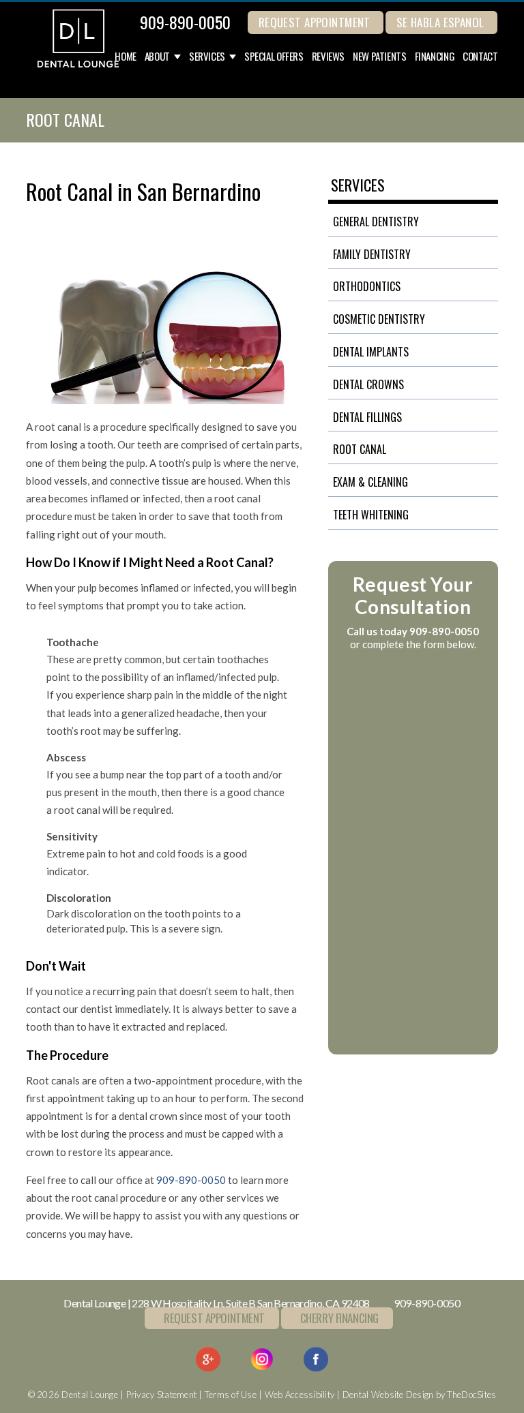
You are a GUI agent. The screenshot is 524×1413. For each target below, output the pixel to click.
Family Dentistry (372, 254)
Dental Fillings (367, 417)
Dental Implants (371, 352)
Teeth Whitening (371, 514)
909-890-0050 (185, 22)
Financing (435, 56)
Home (125, 56)
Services (207, 56)
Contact (480, 56)
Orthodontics (367, 286)
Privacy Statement (161, 1394)
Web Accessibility (299, 1394)
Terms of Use (231, 1394)
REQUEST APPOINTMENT (314, 22)
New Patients (380, 56)
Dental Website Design (388, 1394)
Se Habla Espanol (440, 22)
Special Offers (274, 56)
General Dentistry (376, 221)
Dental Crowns (368, 384)
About (157, 56)
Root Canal (359, 449)
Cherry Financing (339, 1317)
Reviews (328, 56)
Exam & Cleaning (370, 482)
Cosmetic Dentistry (379, 319)
